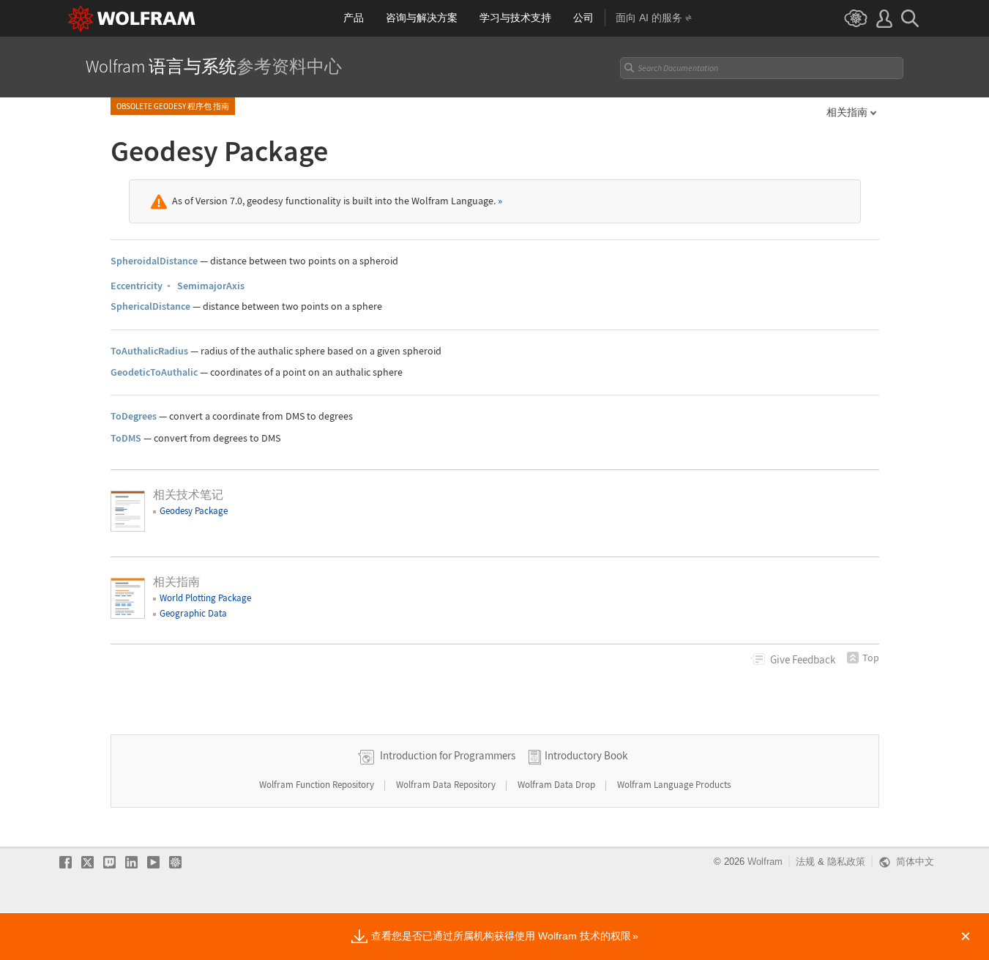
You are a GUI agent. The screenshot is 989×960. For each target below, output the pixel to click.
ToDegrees (134, 416)
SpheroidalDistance (154, 260)
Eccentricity (137, 285)
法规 (805, 861)
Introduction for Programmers (448, 755)
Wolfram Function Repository (317, 784)
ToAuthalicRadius (149, 350)
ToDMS (126, 437)
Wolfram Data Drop (557, 784)
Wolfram (765, 861)
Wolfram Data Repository (447, 784)
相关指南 (846, 112)
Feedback (802, 659)
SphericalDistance (150, 306)
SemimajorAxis (211, 285)
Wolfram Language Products (674, 784)
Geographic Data (193, 613)
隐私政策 (846, 861)
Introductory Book (586, 755)
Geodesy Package (194, 511)
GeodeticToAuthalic (154, 372)
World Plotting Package (205, 598)
